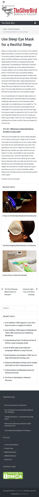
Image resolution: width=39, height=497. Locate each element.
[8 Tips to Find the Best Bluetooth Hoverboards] (19, 202)
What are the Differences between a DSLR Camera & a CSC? (17, 425)
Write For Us (8, 459)
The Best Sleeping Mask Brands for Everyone (19, 245)
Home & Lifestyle (13, 29)
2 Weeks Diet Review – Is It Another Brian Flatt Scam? (18, 418)
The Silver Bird (8, 23)
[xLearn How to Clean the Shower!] (19, 261)
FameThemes (23, 494)
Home (5, 29)
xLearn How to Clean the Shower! (15, 275)
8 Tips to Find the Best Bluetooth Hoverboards (19, 216)
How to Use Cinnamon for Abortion (15, 405)
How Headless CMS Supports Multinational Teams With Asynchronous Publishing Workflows (20, 333)
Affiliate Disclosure (10, 456)
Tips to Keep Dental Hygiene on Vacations (17, 430)
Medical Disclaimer (10, 452)
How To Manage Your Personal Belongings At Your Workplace (18, 411)
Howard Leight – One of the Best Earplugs (28, 291)
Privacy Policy (8, 448)
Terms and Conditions (11, 444)
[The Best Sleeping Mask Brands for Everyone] (19, 231)
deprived (28, 81)
